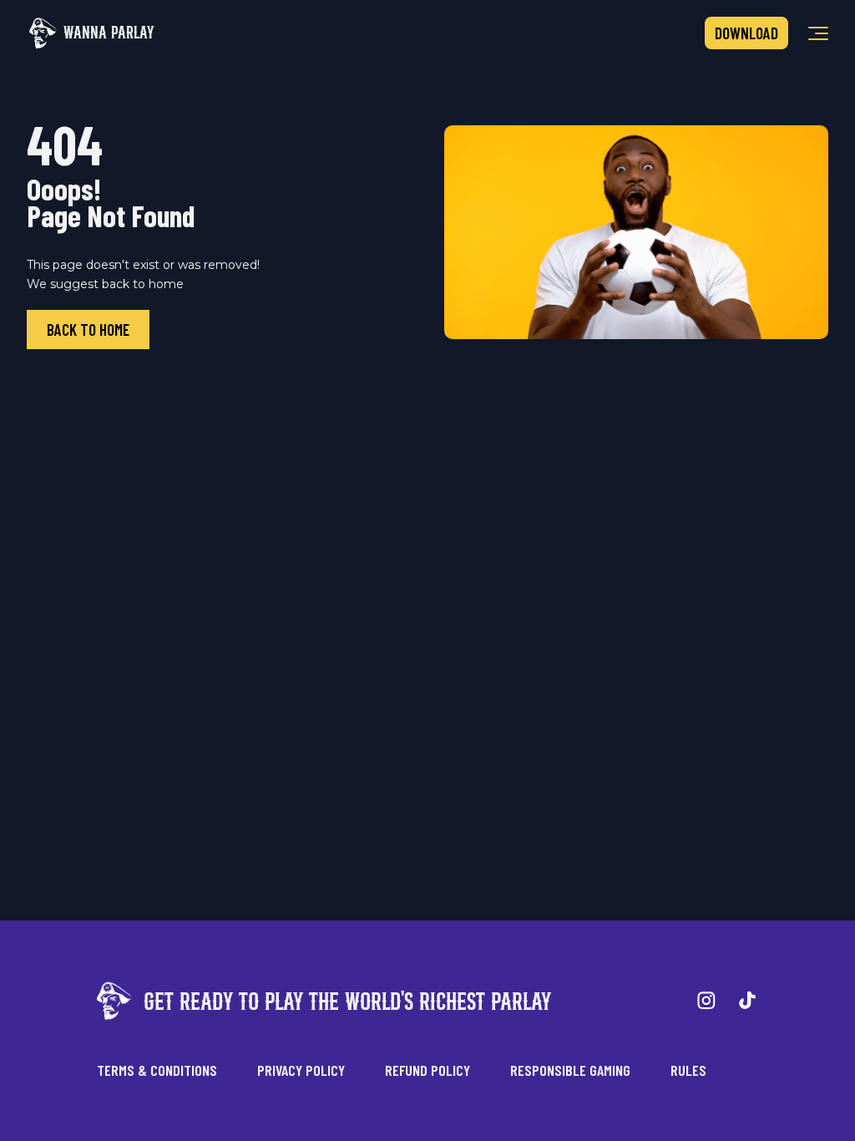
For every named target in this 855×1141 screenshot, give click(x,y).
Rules (688, 1070)
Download (746, 33)
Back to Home (88, 329)
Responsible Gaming (570, 1070)
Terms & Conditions (157, 1070)
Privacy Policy (301, 1070)
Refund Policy (427, 1070)
